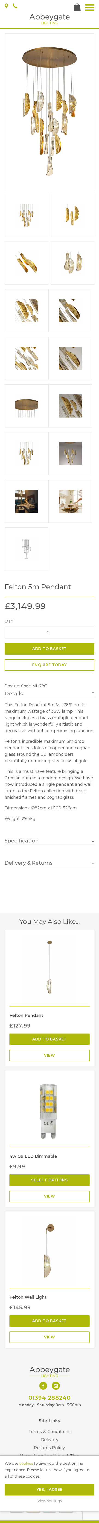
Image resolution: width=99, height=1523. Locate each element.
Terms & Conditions (49, 1431)
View (49, 1055)
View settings (50, 1501)
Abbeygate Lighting (49, 19)
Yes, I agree (50, 1489)
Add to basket (49, 649)
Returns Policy (49, 1447)
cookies (26, 1463)
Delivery (49, 1439)
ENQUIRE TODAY (49, 665)
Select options (49, 1180)
